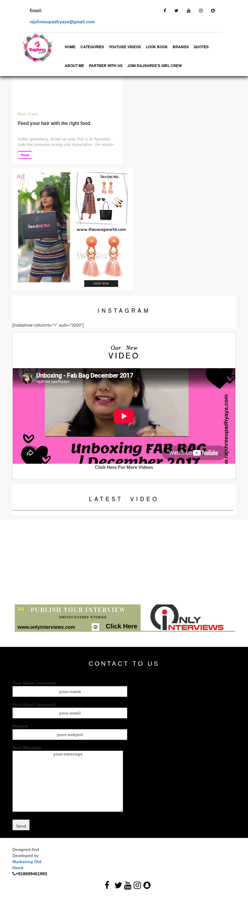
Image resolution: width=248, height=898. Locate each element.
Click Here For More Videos (124, 467)
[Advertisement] (124, 562)
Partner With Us (105, 65)
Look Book (157, 46)
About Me (74, 65)
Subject (20, 726)
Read (25, 155)
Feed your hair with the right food (54, 123)
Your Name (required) (34, 683)
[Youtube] (188, 10)
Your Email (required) (34, 704)
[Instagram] (200, 10)
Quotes (201, 46)
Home (70, 46)
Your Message (26, 747)
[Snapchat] (212, 10)
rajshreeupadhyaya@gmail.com (62, 21)
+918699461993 (31, 873)
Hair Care (28, 114)
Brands (181, 46)
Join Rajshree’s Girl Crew (154, 65)
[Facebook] (165, 10)
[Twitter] (176, 10)
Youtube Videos (125, 46)
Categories (92, 46)
